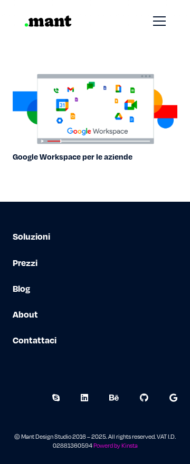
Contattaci (34, 339)
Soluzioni (31, 236)
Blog (21, 288)
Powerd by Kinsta (115, 445)
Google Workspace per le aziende (72, 156)
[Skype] (56, 397)
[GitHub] (144, 397)
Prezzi (25, 262)
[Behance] (114, 397)
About (25, 314)
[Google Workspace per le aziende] (95, 76)
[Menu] (159, 21)
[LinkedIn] (84, 397)
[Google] (173, 397)
